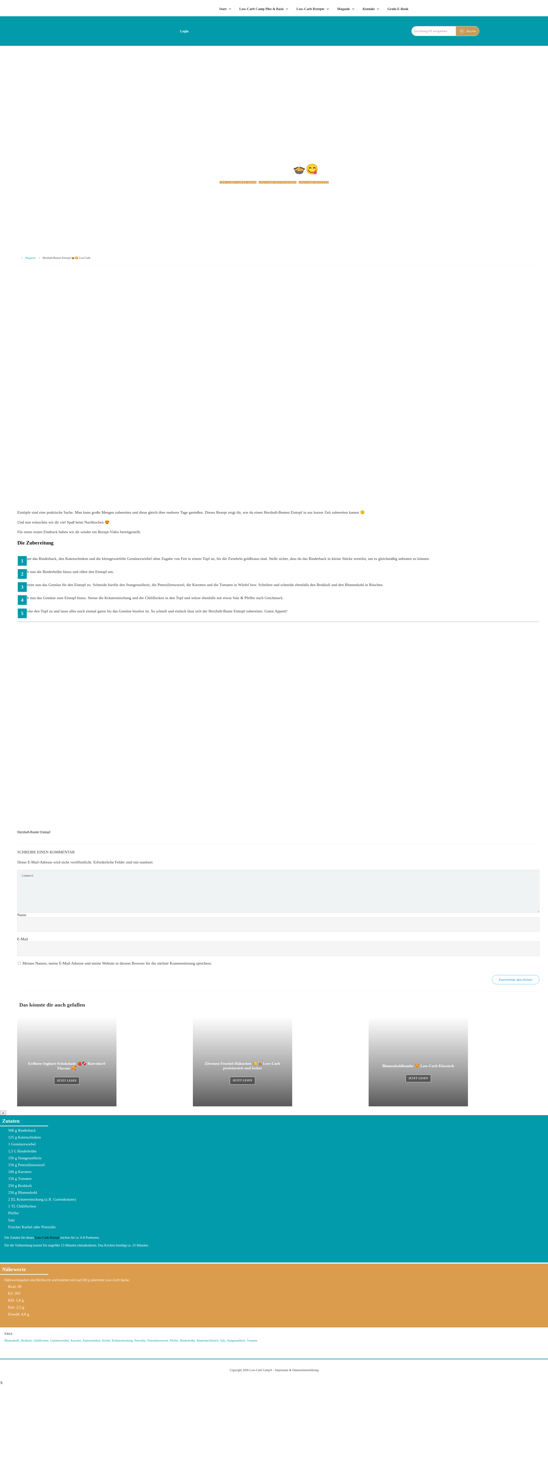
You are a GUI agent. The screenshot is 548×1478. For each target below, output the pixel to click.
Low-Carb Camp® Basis (237, 182)
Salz (222, 1340)
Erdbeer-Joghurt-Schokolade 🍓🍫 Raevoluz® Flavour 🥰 (102, 1061)
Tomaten (252, 1340)
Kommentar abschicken (515, 979)
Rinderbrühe (187, 1340)
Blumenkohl (11, 1340)
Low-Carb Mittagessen (277, 182)
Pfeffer (174, 1340)
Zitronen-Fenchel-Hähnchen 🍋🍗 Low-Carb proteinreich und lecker (278, 1061)
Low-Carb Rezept (47, 1237)
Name (21, 915)
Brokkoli (26, 1340)
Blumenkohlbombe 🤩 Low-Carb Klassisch (454, 1061)
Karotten (76, 1340)
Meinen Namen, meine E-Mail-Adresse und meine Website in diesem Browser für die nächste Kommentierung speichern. (117, 963)
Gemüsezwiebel (59, 1340)
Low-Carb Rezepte (314, 182)
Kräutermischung (122, 1340)
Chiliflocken (40, 1340)
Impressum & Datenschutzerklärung (297, 1370)
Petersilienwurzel (157, 1340)
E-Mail (22, 939)
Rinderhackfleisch (207, 1340)
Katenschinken (91, 1340)
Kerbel (106, 1340)
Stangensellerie (236, 1340)
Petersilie (140, 1340)
